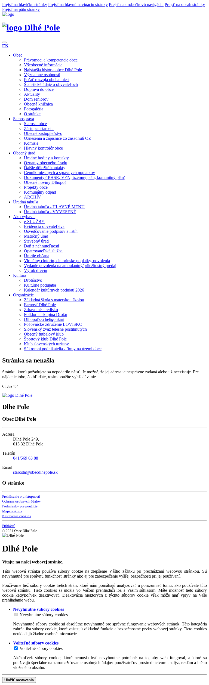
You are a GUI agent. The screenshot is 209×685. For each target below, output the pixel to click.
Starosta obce (35, 123)
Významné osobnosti (42, 74)
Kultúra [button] (19, 275)
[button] (5, 46)
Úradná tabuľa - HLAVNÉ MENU (54, 206)
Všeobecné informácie (43, 65)
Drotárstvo (33, 280)
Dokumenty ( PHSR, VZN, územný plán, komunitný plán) (74, 177)
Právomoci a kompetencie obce (51, 60)
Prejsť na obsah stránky (185, 4)
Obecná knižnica (38, 104)
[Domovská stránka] (8, 14)
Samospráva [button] (23, 118)
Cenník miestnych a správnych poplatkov (59, 172)
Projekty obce (36, 187)
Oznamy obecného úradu (45, 162)
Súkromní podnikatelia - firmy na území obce (63, 348)
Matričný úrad (36, 236)
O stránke (32, 113)
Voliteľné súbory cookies (41, 648)
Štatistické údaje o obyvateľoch (51, 84)
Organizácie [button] (23, 295)
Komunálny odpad (40, 192)
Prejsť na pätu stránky (21, 9)
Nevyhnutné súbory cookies (44, 614)
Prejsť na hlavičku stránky (24, 4)
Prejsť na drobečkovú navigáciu (136, 4)
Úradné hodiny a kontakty (46, 158)
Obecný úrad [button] (24, 153)
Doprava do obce (39, 89)
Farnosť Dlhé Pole (40, 304)
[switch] (16, 614)
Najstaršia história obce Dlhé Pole (53, 69)
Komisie (31, 143)
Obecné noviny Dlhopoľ (45, 182)
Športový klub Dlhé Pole (45, 339)
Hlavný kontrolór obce (43, 148)
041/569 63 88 (25, 458)
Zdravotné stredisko (41, 309)
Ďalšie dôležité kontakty (44, 167)
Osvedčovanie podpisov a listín (51, 231)
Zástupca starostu (39, 128)
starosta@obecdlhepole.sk (35, 472)
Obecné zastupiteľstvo (43, 133)
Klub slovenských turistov (46, 344)
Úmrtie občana (36, 255)
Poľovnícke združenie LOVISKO (53, 324)
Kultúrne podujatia (40, 285)
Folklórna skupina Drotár (45, 314)
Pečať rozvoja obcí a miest (46, 79)
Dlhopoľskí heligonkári (44, 319)
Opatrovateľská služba (43, 251)
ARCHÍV (32, 197)
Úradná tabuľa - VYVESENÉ (50, 211)
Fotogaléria (33, 109)
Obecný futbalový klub (44, 334)
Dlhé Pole (41, 27)
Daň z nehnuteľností (41, 246)
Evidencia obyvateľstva (44, 226)
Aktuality (32, 94)
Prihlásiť (8, 526)
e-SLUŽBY (34, 221)
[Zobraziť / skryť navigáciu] (4, 42)
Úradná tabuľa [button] (25, 202)
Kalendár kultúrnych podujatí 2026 (54, 290)
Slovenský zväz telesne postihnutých (55, 329)
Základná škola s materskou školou (54, 299)
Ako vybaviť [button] (24, 216)
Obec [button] (17, 55)
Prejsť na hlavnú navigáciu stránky (78, 4)
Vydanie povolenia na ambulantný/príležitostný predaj (70, 265)
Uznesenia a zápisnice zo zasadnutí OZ (57, 138)
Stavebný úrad (36, 241)
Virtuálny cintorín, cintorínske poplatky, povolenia (67, 260)
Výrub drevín (35, 270)
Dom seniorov (36, 99)
